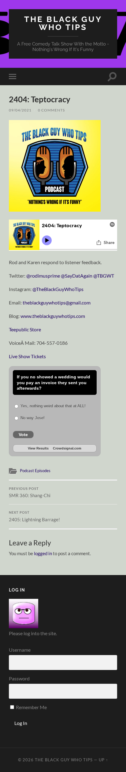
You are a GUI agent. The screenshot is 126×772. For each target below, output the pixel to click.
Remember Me (31, 707)
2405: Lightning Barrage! (34, 516)
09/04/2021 (20, 110)
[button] (55, 166)
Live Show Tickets (27, 356)
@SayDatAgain (76, 276)
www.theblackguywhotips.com (52, 316)
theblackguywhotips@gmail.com (57, 302)
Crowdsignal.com (67, 448)
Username (20, 650)
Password (19, 678)
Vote (23, 434)
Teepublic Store (25, 329)
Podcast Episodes (35, 470)
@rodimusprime (43, 276)
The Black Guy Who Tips (63, 23)
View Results (38, 448)
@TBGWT (103, 276)
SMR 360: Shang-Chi (29, 492)
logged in (43, 553)
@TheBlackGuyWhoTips (57, 289)
